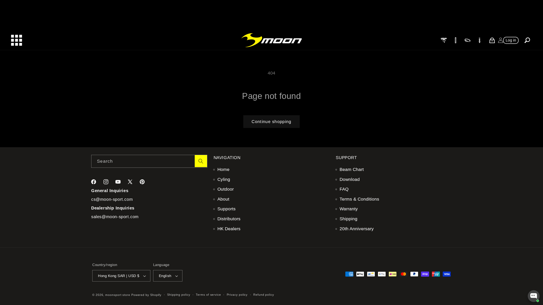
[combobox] (149, 161)
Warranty (349, 208)
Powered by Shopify (146, 295)
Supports (226, 208)
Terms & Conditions (359, 199)
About (223, 199)
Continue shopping (271, 121)
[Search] (201, 161)
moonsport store (117, 295)
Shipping (348, 218)
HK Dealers (229, 228)
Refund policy (263, 294)
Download (350, 179)
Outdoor (225, 189)
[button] (527, 40)
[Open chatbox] (534, 296)
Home (223, 169)
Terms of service (208, 294)
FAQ (344, 189)
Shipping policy (178, 294)
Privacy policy (237, 294)
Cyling (223, 179)
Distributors (229, 218)
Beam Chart (352, 169)
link (443, 39)
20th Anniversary (357, 228)
